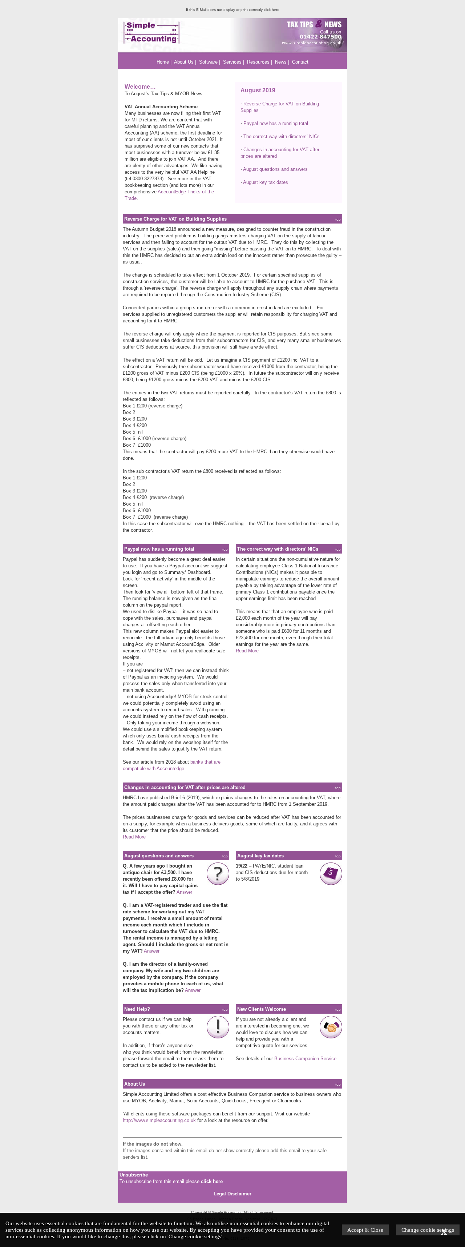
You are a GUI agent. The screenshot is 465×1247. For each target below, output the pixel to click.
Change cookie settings (427, 1230)
